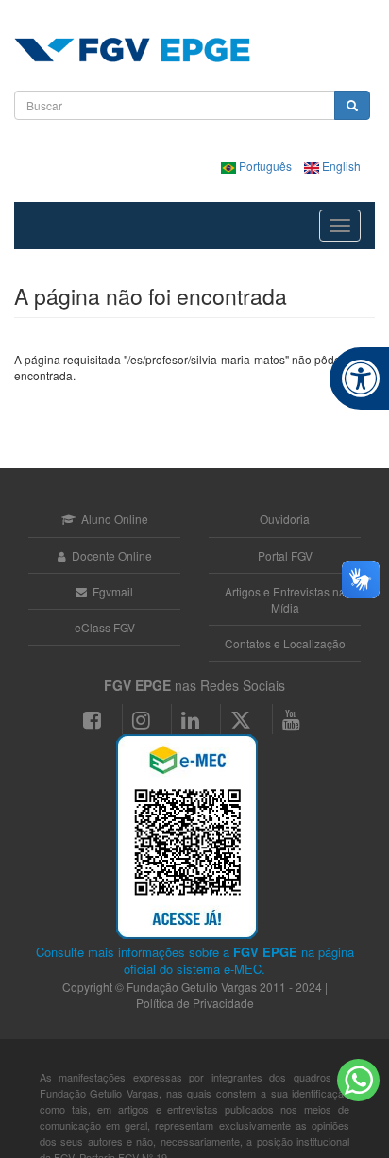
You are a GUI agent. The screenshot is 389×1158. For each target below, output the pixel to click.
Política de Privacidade (195, 1003)
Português (265, 166)
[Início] (132, 50)
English (340, 166)
